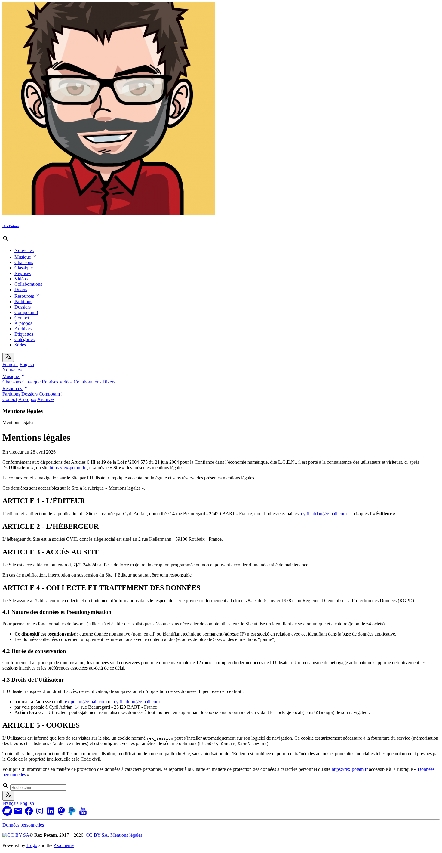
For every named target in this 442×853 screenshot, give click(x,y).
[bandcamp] (7, 814)
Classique (23, 267)
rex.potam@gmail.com (85, 701)
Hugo (31, 845)
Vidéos (21, 278)
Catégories (24, 339)
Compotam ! (26, 312)
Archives (23, 328)
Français (10, 364)
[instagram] (40, 814)
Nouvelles (24, 250)
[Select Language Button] (8, 357)
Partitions (23, 301)
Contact (21, 317)
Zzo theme (64, 845)
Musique (23, 257)
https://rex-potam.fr (68, 467)
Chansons (23, 262)
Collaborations (28, 284)
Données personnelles (23, 824)
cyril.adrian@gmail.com (324, 513)
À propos (23, 323)
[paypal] (72, 814)
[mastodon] (62, 814)
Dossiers (22, 306)
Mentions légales (126, 835)
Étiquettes (23, 334)
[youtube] (83, 814)
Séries (20, 344)
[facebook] (29, 814)
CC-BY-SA (96, 835)
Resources (24, 296)
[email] (18, 814)
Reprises (22, 273)
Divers (20, 289)
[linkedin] (51, 814)
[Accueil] (108, 213)
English (27, 364)
